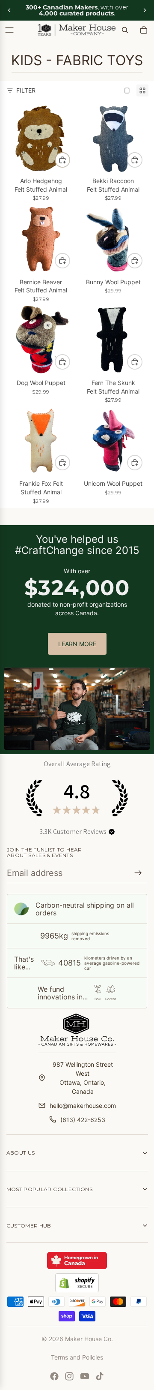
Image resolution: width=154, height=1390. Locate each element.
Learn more (77, 643)
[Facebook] (54, 1376)
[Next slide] (144, 10)
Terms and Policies (77, 1357)
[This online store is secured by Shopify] (77, 1282)
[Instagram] (69, 1376)
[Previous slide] (9, 10)
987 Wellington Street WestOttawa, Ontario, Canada (83, 1078)
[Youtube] (85, 1376)
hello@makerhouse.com (83, 1105)
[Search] (125, 30)
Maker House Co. (89, 1338)
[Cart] (143, 30)
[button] (111, 831)
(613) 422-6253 (82, 1119)
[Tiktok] (100, 1376)
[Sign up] (138, 873)
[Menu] (9, 30)
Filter (26, 90)
